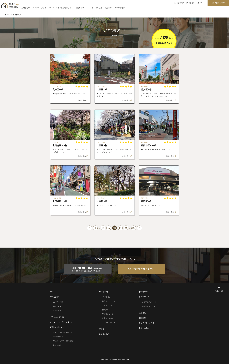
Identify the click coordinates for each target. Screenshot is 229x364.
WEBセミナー (107, 297)
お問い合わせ (144, 328)
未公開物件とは (59, 337)
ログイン (202, 3)
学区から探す (58, 310)
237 (133, 227)
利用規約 (142, 318)
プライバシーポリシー (147, 323)
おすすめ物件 (120, 8)
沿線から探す (58, 306)
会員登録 (192, 3)
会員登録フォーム (148, 306)
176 (103, 227)
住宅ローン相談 (107, 318)
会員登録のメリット (149, 302)
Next (139, 228)
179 (120, 227)
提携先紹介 (57, 345)
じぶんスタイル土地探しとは (63, 332)
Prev (89, 228)
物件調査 (105, 310)
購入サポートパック (109, 301)
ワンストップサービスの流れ (63, 341)
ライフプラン (107, 305)
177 (109, 227)
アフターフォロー (108, 322)
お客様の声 (180, 3)
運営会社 (142, 313)
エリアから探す (59, 302)
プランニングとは (39, 8)
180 (126, 227)
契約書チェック (107, 314)
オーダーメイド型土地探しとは (61, 8)
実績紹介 (108, 8)
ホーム (52, 292)
